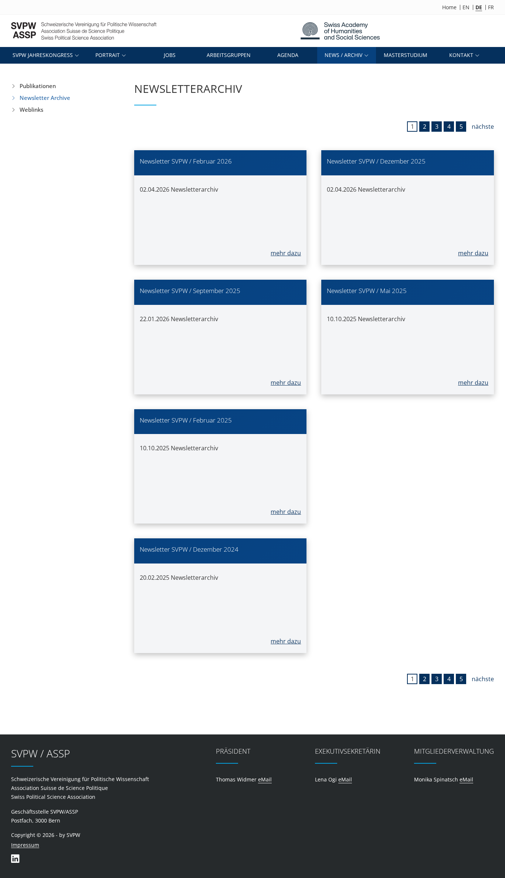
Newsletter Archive (45, 97)
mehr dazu (286, 253)
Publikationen (38, 86)
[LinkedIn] (15, 858)
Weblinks (31, 109)
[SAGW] (340, 31)
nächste (483, 126)
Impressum (25, 845)
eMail (265, 779)
